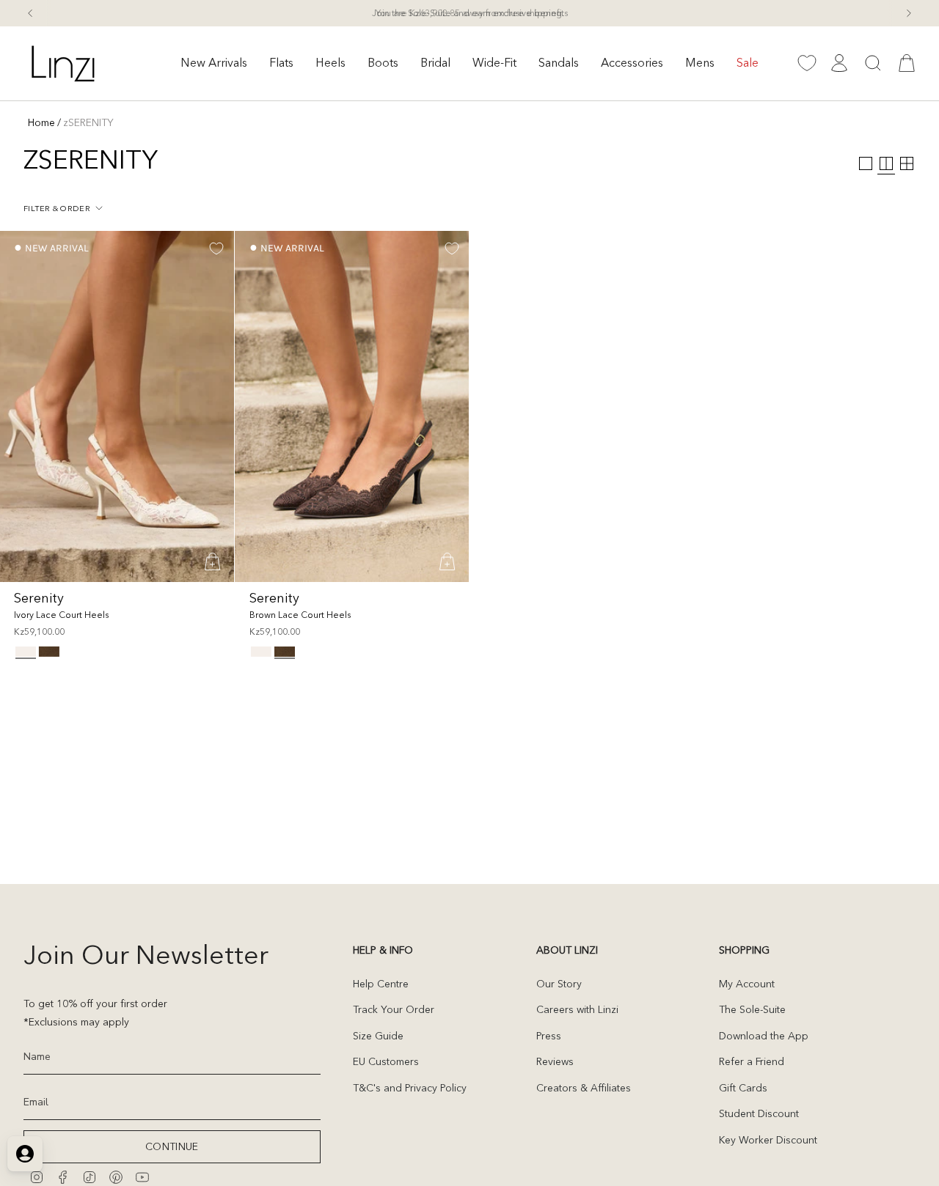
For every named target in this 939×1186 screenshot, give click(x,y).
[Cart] (907, 63)
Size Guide (378, 1035)
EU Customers (386, 1061)
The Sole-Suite (752, 1009)
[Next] (909, 13)
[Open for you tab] (25, 1153)
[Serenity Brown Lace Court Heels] (352, 406)
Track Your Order (393, 1009)
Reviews (555, 1061)
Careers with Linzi (577, 1009)
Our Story (559, 983)
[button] (213, 63)
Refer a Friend (751, 1061)
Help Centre (381, 983)
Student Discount (759, 1113)
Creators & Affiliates (583, 1087)
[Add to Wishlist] (216, 248)
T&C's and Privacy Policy (410, 1087)
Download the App (763, 1035)
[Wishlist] (806, 63)
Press (548, 1035)
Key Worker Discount (768, 1139)
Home (41, 122)
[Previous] (30, 13)
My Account (747, 983)
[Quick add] (213, 561)
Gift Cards (743, 1087)
